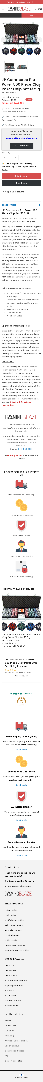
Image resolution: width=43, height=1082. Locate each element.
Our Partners (11, 975)
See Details (21, 749)
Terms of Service (13, 1000)
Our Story (9, 965)
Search (8, 1021)
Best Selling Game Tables (17, 950)
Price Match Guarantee (16, 980)
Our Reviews (10, 970)
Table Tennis (11, 940)
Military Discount (12, 1046)
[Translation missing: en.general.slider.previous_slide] (3, 39)
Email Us (32, 15)
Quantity (6, 153)
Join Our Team (12, 1005)
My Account (10, 1026)
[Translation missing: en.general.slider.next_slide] (39, 39)
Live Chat (9, 1031)
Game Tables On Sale (15, 945)
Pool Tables (10, 915)
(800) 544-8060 (24, 449)
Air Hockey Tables (13, 930)
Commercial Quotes (14, 1051)
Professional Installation (16, 1041)
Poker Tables (11, 910)
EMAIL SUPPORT (21, 146)
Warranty (9, 990)
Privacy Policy (11, 995)
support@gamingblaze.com (21, 138)
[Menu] (2, 9)
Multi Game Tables (14, 925)
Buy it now (21, 183)
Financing (9, 1036)
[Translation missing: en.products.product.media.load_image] (9, 67)
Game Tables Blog (13, 1061)
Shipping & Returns (14, 985)
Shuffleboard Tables (14, 920)
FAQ (6, 1056)
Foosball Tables (12, 935)
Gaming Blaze (14, 455)
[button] (35, 9)
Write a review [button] (21, 676)
